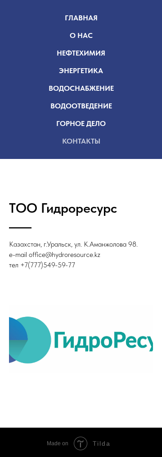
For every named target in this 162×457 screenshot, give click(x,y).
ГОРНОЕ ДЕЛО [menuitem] (81, 123)
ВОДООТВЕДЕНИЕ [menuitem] (81, 106)
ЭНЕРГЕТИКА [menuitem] (81, 70)
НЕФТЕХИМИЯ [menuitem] (81, 53)
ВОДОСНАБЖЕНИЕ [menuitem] (81, 88)
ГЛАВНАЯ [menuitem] (81, 18)
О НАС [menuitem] (81, 35)
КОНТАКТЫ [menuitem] (81, 141)
